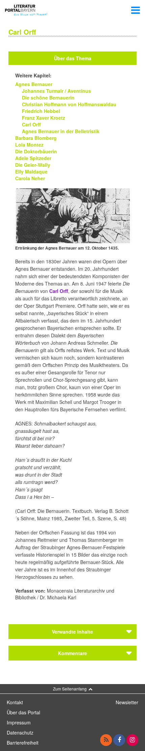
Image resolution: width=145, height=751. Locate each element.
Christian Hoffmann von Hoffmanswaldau (69, 104)
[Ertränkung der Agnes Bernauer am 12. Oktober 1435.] (72, 215)
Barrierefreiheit (22, 742)
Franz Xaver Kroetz (43, 117)
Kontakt (15, 702)
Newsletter (127, 702)
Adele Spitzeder (33, 158)
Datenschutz (20, 732)
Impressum (19, 722)
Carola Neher (30, 178)
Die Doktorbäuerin (36, 151)
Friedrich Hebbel (41, 111)
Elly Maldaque (31, 171)
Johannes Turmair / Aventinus (56, 90)
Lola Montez (29, 144)
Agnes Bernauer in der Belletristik (60, 131)
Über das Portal (23, 712)
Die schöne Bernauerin (48, 97)
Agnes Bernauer (33, 84)
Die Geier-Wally (32, 164)
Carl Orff (31, 124)
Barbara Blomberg (36, 138)
